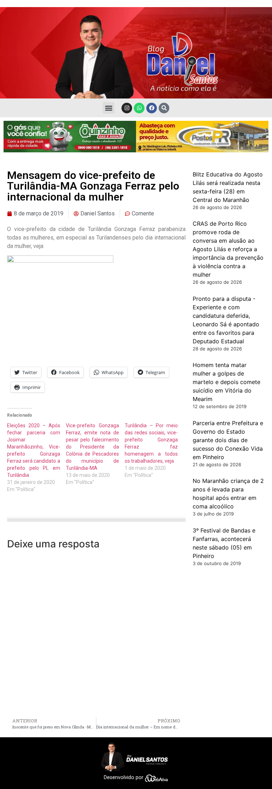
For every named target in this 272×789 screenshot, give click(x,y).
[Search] (164, 108)
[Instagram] (126, 108)
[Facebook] (151, 108)
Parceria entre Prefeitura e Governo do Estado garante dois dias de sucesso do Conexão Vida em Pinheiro (228, 440)
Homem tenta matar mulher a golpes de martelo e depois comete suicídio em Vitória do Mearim (226, 381)
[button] (108, 108)
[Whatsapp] (139, 108)
